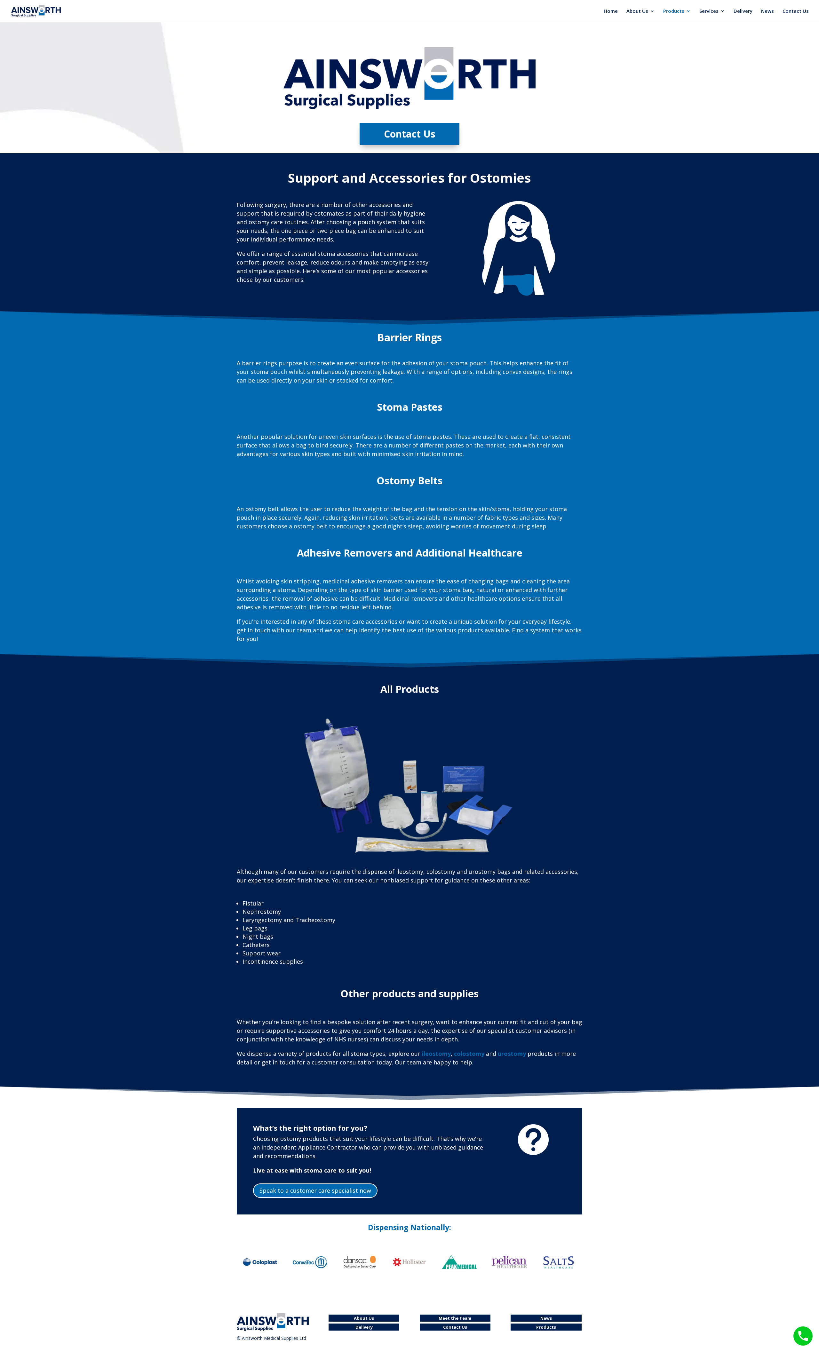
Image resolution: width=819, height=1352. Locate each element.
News (767, 11)
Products (673, 11)
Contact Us (796, 11)
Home (611, 11)
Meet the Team (455, 1318)
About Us (637, 11)
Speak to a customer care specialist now (315, 1190)
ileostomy (436, 1053)
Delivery (743, 11)
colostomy (469, 1053)
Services (709, 11)
